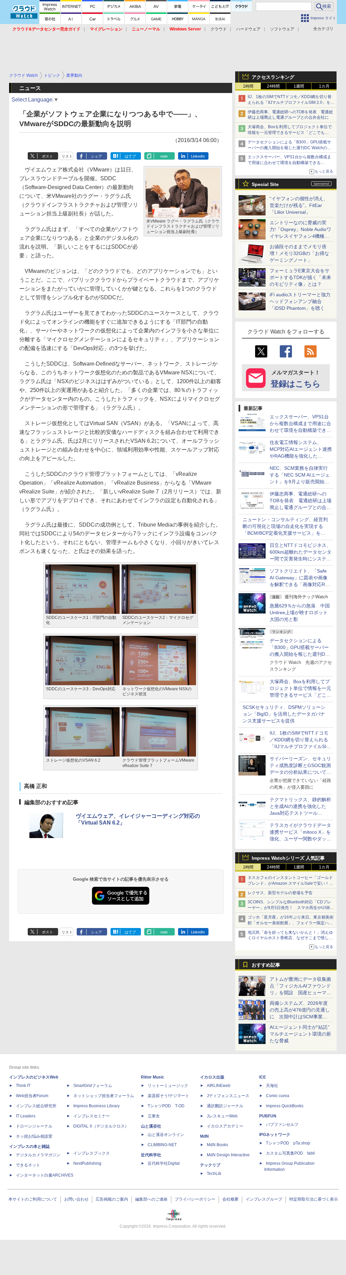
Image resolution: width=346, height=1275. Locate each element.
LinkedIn (198, 156)
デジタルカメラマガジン (38, 1155)
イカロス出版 (212, 1077)
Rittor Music (152, 1077)
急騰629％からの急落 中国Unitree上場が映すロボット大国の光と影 (300, 612)
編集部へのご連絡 (151, 1199)
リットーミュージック (168, 1085)
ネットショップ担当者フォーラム (103, 1095)
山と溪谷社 (151, 1126)
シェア (96, 156)
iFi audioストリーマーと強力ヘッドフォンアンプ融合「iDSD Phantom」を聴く (300, 301)
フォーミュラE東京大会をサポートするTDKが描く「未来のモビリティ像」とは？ (300, 277)
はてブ (130, 156)
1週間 (299, 86)
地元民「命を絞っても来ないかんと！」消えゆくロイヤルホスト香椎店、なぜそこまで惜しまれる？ (290, 938)
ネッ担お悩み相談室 (34, 1136)
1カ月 (324, 86)
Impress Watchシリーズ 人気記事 (288, 858)
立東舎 (154, 1116)
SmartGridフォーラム (92, 1085)
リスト (67, 156)
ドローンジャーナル (34, 1126)
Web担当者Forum (32, 1095)
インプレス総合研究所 (36, 1106)
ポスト (47, 156)
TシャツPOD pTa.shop (288, 1143)
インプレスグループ (264, 1199)
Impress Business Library (96, 1106)
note (164, 156)
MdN (204, 1136)
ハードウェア (248, 29)
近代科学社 (151, 1155)
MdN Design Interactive (228, 1155)
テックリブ (210, 1165)
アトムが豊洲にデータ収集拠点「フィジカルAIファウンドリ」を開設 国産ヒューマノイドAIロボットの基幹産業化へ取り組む (300, 992)
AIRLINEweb (218, 1085)
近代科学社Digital (164, 1163)
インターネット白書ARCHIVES (44, 1175)
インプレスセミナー (91, 1116)
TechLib (214, 1173)
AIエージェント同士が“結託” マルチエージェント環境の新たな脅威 (302, 1033)
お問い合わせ (76, 1199)
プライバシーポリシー (195, 1199)
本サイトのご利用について (32, 1199)
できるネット (28, 1165)
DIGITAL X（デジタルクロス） (101, 1126)
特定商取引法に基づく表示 (313, 1199)
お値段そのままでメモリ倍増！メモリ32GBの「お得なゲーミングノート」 (299, 253)
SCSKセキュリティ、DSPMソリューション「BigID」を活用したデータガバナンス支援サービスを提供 (284, 713)
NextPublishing (87, 1163)
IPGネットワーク (274, 1134)
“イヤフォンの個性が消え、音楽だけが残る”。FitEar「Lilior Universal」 (299, 205)
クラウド (219, 29)
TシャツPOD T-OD (166, 1106)
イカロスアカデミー (225, 1126)
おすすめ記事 (266, 965)
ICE (262, 1077)
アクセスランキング (273, 77)
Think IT (23, 1085)
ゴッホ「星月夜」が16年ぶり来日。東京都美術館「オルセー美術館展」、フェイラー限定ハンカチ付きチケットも (290, 923)
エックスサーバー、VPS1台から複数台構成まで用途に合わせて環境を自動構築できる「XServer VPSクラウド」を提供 (289, 163)
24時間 (273, 86)
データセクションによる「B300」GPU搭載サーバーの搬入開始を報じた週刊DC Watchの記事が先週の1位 (289, 148)
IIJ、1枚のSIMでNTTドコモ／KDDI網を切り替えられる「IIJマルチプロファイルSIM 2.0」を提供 (291, 102)
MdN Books (217, 1144)
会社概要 (230, 1199)
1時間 (248, 86)
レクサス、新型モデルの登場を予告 (280, 892)
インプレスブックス (91, 1153)
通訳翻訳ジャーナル (225, 1106)
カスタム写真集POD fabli (290, 1153)
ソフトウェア (282, 29)
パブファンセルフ (282, 1124)
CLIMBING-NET (162, 1144)
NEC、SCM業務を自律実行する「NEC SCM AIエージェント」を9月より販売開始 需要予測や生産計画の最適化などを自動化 (300, 481)
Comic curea (277, 1095)
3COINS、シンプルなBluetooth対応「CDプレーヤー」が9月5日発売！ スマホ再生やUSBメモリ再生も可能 (291, 908)
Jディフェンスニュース (228, 1095)
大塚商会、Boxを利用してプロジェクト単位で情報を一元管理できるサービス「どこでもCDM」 (290, 132)
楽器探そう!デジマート (168, 1095)
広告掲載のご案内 (112, 1199)
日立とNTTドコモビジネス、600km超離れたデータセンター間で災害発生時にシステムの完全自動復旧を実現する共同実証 (300, 558)
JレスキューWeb (222, 1116)
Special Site (265, 184)
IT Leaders (25, 1116)
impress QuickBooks (284, 1106)
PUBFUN (267, 1116)
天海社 (272, 1085)
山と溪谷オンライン (166, 1134)
